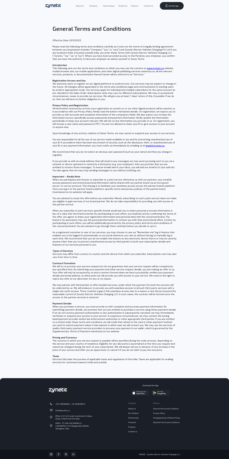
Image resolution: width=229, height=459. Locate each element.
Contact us (132, 431)
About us (132, 408)
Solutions (93, 6)
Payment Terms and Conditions (166, 422)
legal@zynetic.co (155, 145)
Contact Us (148, 6)
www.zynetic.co (155, 68)
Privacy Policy (159, 413)
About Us (80, 6)
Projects (134, 6)
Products (122, 6)
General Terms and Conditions (166, 408)
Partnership (108, 6)
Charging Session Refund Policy (166, 418)
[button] (107, 5)
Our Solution (133, 413)
